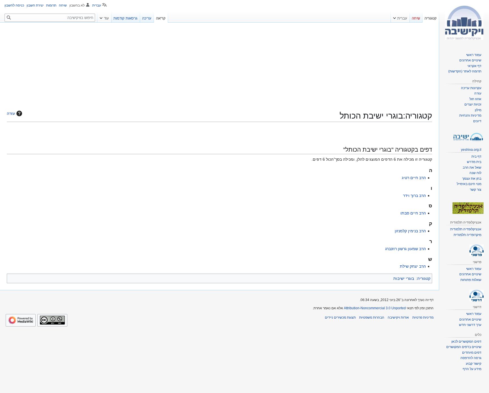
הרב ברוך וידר (414, 195)
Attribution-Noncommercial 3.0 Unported (375, 308)
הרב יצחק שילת (413, 266)
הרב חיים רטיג (414, 177)
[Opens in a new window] (21, 320)
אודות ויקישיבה (398, 317)
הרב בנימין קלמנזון (410, 231)
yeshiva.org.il (471, 150)
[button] (400, 17)
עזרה (11, 113)
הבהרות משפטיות (371, 317)
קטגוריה (423, 278)
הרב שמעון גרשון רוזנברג (405, 248)
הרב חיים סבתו (413, 213)
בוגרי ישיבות (403, 278)
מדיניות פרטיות (423, 317)
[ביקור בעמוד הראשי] (464, 22)
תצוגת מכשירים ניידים (340, 317)
